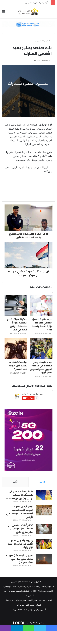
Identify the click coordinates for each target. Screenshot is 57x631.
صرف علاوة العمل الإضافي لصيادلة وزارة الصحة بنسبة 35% (42, 324)
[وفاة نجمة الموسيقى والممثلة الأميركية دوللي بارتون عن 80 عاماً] (44, 495)
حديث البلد (30, 605)
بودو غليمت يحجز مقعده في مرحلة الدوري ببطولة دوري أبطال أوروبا (41, 367)
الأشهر (15, 482)
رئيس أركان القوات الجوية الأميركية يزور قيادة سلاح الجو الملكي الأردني (19, 511)
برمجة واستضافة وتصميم (35, 623)
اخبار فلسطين (20, 600)
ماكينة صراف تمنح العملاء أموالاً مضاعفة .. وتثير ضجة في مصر (17, 324)
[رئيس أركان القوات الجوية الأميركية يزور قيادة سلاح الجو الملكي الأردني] (44, 510)
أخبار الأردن (32, 600)
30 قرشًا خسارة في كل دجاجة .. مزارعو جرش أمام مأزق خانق (20, 528)
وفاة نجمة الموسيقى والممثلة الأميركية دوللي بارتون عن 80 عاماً (19, 495)
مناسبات (38, 41)
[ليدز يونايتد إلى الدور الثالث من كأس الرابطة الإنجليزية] (44, 544)
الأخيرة (41, 482)
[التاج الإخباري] (28, 11)
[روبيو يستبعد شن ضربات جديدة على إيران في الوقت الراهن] (44, 559)
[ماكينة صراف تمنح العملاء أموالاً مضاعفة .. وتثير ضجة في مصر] (16, 305)
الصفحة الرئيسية (45, 600)
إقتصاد (39, 605)
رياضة (13, 610)
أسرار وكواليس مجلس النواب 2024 (32, 610)
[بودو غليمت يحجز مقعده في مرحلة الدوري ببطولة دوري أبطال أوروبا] (41, 348)
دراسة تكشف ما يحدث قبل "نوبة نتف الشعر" (17, 365)
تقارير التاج (19, 605)
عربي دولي (9, 600)
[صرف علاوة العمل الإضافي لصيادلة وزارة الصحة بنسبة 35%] (41, 305)
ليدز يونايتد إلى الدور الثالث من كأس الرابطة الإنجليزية (20, 544)
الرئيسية (46, 41)
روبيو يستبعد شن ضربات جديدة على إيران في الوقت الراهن (19, 559)
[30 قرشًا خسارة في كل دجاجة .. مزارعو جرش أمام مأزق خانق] (44, 529)
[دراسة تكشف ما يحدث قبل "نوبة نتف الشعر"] (16, 348)
